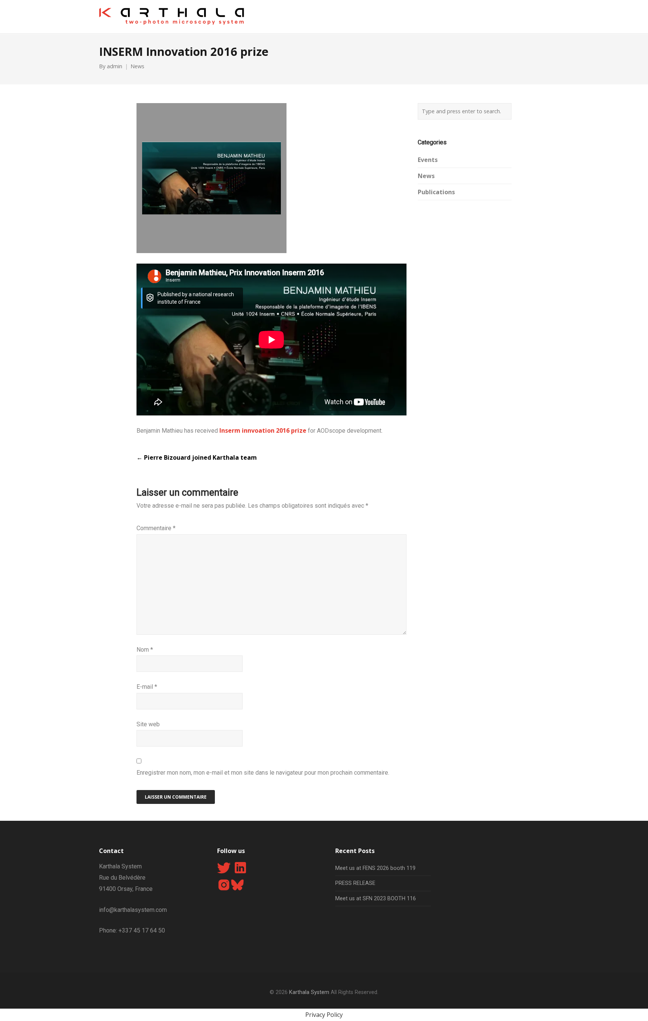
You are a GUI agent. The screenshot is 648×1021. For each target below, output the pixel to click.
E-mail (146, 686)
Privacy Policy (324, 1015)
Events (428, 160)
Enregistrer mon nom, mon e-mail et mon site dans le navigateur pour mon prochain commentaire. (262, 772)
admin (114, 66)
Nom (144, 649)
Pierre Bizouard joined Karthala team (196, 457)
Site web (148, 724)
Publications (436, 192)
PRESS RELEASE (355, 883)
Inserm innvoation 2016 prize (263, 430)
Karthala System (309, 992)
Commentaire (156, 528)
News (137, 66)
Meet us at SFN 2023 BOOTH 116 (375, 898)
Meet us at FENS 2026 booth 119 (375, 868)
